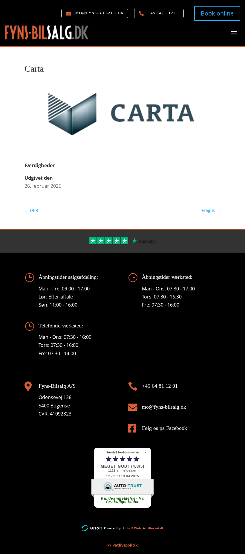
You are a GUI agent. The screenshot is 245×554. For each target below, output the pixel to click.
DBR (31, 210)
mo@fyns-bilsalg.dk (164, 407)
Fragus (211, 210)
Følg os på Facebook (164, 428)
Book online (217, 13)
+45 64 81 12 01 (160, 386)
